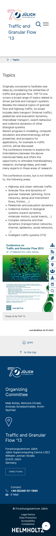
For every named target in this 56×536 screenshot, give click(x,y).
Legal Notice (28, 514)
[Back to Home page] (23, 15)
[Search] (39, 24)
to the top (30, 352)
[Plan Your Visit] (52, 291)
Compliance (28, 524)
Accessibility (28, 520)
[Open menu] (46, 24)
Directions (16, 471)
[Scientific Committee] (52, 271)
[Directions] (52, 264)
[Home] (7, 59)
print (30, 342)
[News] (52, 251)
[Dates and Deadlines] (52, 284)
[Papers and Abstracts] (52, 258)
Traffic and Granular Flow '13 (22, 32)
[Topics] (52, 245)
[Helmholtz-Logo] (28, 531)
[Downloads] (52, 278)
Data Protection (28, 517)
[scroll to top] (46, 526)
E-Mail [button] (15, 494)
